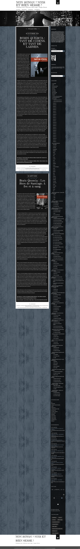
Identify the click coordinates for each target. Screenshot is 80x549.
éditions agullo (54, 526)
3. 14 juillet (54, 388)
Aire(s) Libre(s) (53, 418)
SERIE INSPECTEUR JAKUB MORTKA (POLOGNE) (57, 303)
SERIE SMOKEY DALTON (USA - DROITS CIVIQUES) (57, 370)
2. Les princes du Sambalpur (57, 220)
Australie (54, 147)
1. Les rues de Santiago (35, 305)
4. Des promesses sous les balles (58, 327)
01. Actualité (54, 83)
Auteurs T (54, 133)
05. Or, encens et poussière (57, 242)
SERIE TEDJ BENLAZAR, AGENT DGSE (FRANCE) (57, 377)
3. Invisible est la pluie (56, 350)
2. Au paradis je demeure (57, 256)
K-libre (52, 406)
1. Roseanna (55, 228)
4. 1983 (54, 199)
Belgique (54, 150)
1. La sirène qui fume (56, 392)
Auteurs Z (54, 141)
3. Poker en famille (56, 275)
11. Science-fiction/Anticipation (57, 96)
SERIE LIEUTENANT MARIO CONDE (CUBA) (57, 340)
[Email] (58, 2)
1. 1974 (54, 194)
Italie (54, 173)
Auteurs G (54, 112)
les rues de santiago (37, 307)
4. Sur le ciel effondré (56, 214)
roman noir (60, 517)
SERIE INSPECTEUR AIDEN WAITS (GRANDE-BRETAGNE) (57, 286)
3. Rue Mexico (55, 364)
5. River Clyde (55, 367)
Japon (54, 174)
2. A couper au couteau (56, 373)
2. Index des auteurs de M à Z (57, 101)
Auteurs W (54, 138)
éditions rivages (60, 519)
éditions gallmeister (55, 533)
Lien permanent (33, 166)
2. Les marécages (56, 204)
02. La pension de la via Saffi (57, 237)
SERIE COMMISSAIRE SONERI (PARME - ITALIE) (57, 234)
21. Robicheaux (55, 299)
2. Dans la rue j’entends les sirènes (57, 324)
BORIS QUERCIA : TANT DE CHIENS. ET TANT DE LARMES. (32, 42)
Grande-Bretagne (56, 166)
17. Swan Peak (55, 296)
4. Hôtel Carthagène (56, 366)
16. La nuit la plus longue (57, 294)
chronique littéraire (55, 524)
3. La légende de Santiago (57, 318)
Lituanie (54, 176)
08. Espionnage (54, 92)
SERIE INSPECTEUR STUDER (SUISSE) (58, 329)
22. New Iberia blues (56, 301)
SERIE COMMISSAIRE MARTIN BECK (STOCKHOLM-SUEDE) (57, 227)
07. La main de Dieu (56, 245)
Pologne (54, 179)
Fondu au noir (53, 407)
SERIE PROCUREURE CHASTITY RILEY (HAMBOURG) (57, 360)
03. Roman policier (23, 305)
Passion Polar (53, 415)
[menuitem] (18, 9)
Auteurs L (54, 120)
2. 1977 (54, 196)
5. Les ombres (55, 311)
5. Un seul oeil (55, 268)
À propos (30, 9)
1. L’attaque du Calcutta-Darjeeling (58, 218)
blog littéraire (54, 517)
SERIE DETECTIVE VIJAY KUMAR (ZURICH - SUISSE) (57, 270)
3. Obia (54, 213)
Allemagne (55, 144)
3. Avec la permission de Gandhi (58, 221)
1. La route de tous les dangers (58, 371)
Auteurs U (54, 135)
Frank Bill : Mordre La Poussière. (56, 440)
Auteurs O (54, 125)
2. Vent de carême (56, 343)
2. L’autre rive (55, 273)
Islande (54, 171)
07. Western (54, 91)
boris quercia (32, 307)
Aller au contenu (4, 0)
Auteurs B (54, 104)
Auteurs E (54, 109)
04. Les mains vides (56, 240)
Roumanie (54, 182)
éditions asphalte (26, 307)
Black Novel (53, 403)
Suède (54, 187)
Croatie (54, 158)
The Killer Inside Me (54, 411)
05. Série (53, 88)
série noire (53, 519)
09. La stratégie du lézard (57, 249)
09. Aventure (54, 93)
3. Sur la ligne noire (56, 206)
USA (53, 190)
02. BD (53, 84)
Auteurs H (54, 114)
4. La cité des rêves (56, 309)
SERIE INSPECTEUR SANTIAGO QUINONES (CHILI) (32, 168)
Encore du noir (53, 410)
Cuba (54, 160)
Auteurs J (54, 117)
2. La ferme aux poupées (57, 306)
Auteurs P (54, 127)
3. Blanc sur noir (55, 374)
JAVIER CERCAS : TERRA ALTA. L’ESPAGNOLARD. (56, 474)
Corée (54, 157)
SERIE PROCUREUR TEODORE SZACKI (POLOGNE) (57, 353)
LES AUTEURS (54, 98)
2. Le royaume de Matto (56, 332)
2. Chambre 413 (55, 289)
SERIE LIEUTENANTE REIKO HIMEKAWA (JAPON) (57, 346)
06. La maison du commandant (58, 243)
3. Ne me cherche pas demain (57, 326)
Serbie (54, 184)
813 (51, 402)
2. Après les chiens (56, 263)
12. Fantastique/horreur (56, 97)
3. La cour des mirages (56, 395)
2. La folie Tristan (56, 336)
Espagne (54, 163)
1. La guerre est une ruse (57, 378)
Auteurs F (54, 111)
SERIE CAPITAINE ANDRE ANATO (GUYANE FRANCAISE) (57, 208)
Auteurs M (54, 122)
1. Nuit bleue (55, 361)
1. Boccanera (55, 261)
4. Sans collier (55, 266)
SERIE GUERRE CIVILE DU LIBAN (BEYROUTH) (56, 277)
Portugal (54, 181)
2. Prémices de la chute (56, 380)
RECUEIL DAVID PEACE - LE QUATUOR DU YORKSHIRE (57, 193)
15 (63, 494)
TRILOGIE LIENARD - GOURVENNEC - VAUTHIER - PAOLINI (57, 384)
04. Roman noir (29, 305)
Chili (40, 305)
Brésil (54, 152)
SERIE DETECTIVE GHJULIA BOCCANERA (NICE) (57, 260)
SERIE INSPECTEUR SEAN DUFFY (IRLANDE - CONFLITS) (57, 320)
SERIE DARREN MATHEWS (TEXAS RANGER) (57, 253)
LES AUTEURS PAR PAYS (44, 305)
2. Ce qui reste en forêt (56, 211)
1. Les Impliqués (55, 354)
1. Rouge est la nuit (56, 347)
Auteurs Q (54, 128)
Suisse (54, 189)
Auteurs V (54, 136)
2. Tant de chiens (55, 316)
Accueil (18, 9)
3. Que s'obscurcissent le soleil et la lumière (58, 283)
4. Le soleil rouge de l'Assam (57, 223)
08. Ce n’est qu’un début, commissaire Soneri (58, 247)
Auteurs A (54, 103)
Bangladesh (55, 149)
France (54, 165)
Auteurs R (54, 130)
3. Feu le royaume (56, 338)
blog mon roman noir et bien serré (57, 528)
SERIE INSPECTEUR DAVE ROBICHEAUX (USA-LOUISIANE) (58, 293)
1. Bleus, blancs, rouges (56, 385)
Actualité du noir (53, 419)
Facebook (37, 9)
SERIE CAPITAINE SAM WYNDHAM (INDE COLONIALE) (57, 217)
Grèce (54, 168)
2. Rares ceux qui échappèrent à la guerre (58, 281)
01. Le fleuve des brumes (57, 235)
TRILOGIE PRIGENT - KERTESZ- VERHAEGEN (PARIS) (57, 391)
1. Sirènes (54, 287)
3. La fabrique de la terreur (57, 381)
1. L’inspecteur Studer (56, 330)
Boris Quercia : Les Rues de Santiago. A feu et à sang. (32, 183)
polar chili (21, 307)
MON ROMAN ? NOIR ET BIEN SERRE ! (30, 4)
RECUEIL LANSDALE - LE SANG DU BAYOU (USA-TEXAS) (57, 201)
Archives (24, 9)
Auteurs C (54, 106)
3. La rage (54, 357)
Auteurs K (54, 119)
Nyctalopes (53, 414)
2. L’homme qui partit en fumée (58, 230)
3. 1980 (54, 197)
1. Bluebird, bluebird (56, 254)
